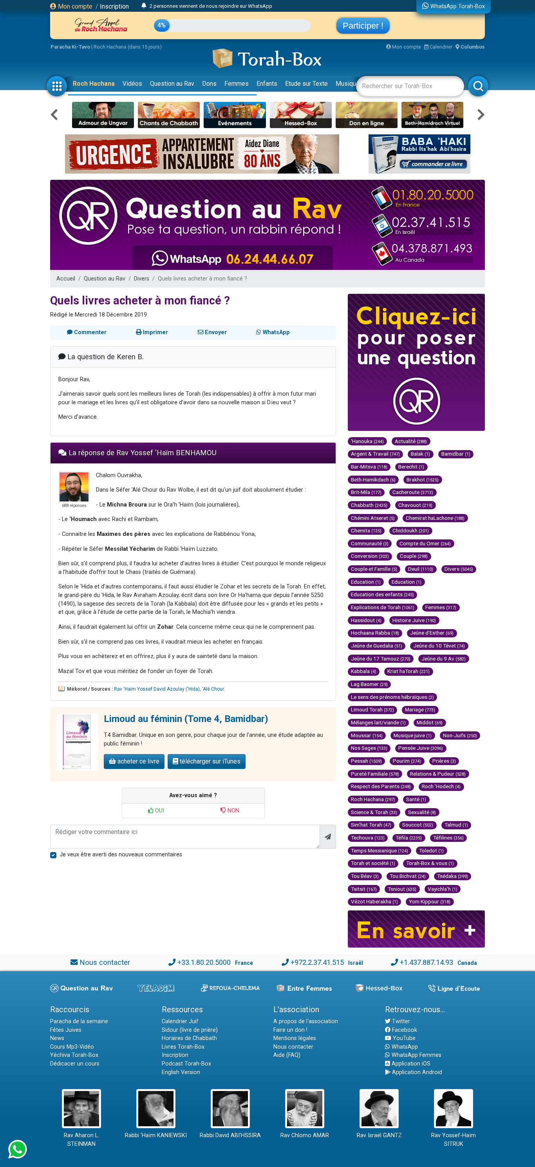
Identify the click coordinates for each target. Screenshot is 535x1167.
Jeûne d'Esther (432, 633)
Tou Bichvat (408, 876)
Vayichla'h (442, 889)
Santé (416, 799)
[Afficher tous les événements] (143, 6)
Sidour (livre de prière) (190, 1030)
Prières (444, 761)
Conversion (370, 556)
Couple (414, 556)
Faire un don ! (290, 1030)
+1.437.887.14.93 (426, 962)
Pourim (407, 761)
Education (366, 582)
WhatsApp (404, 1047)
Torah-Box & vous (430, 863)
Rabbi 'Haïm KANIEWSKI (156, 1135)
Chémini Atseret (373, 518)
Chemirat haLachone (435, 518)
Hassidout (366, 620)
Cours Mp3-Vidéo (72, 1047)
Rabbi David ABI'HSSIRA (230, 1135)
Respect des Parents (381, 786)
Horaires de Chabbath (189, 1038)
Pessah (366, 761)
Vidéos (132, 83)
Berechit (411, 466)
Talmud (456, 824)
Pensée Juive (420, 748)
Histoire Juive (414, 620)
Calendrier (440, 47)
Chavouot (415, 505)
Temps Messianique (379, 850)
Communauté (370, 543)
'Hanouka (367, 441)
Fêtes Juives (65, 1030)
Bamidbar (455, 454)
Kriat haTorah (408, 671)
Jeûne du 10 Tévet (439, 645)
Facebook (403, 1030)
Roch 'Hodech (441, 786)
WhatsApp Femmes (415, 1055)
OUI (159, 810)
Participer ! (363, 26)
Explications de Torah (382, 607)
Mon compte (74, 6)
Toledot (431, 850)
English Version (181, 1072)
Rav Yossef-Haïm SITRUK (453, 1139)
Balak (420, 454)
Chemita (366, 530)
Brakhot (423, 479)
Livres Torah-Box (183, 1047)
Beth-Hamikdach (373, 479)
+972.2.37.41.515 (317, 962)
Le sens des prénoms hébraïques (392, 697)
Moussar (367, 735)
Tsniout (402, 889)
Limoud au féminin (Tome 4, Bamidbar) (186, 718)
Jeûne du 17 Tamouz (380, 658)
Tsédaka (452, 876)
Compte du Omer (425, 543)
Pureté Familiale (375, 774)
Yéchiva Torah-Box (74, 1055)
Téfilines (448, 837)
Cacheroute (412, 492)
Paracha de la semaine (79, 1021)
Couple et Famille (374, 569)
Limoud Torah (372, 709)
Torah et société (373, 863)
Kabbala (363, 671)
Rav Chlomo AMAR (304, 1135)
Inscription (114, 6)
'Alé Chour (213, 689)
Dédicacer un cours (74, 1063)
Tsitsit (364, 889)
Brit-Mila (366, 492)
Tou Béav (365, 876)
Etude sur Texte (306, 83)
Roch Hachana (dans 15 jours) (128, 47)
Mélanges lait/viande (378, 722)
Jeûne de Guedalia (376, 645)
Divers (141, 278)
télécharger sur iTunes (209, 761)
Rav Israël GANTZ (379, 1135)
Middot (430, 722)
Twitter (400, 1021)
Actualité (411, 441)
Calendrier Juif (180, 1021)
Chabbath (369, 505)
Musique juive (413, 735)
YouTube (403, 1038)
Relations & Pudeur (438, 774)
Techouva (368, 837)
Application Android (416, 1072)
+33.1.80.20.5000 (204, 962)
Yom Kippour (429, 901)
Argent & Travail (375, 454)
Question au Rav (172, 83)
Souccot (417, 824)
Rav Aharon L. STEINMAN (81, 1139)
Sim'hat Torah (371, 824)
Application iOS (410, 1063)
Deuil (420, 569)
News (57, 1038)
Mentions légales (294, 1038)
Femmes (236, 83)
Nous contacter (105, 962)
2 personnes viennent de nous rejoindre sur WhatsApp (211, 6)
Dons (209, 83)
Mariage (420, 709)
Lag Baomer (369, 684)
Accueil (65, 278)
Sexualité (422, 812)
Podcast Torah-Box (186, 1063)
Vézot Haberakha (374, 901)
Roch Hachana (94, 83)
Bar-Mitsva (369, 466)
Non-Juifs (460, 735)
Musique (348, 83)
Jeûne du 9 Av (443, 658)
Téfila (409, 837)
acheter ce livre (137, 761)
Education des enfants (382, 594)
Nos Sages (369, 748)
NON (232, 810)
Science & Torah (374, 812)
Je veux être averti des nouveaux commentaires (121, 854)
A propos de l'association (305, 1021)
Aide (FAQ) (286, 1055)
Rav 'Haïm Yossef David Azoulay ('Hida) (157, 689)
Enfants (267, 83)
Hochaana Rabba (375, 633)
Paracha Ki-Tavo (70, 47)
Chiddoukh (410, 530)
